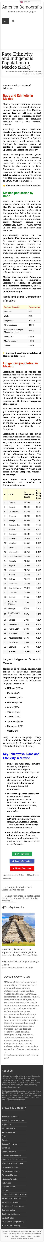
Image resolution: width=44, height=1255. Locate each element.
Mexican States (8, 1187)
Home (17, 71)
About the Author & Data (14, 875)
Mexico (15, 85)
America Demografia (22, 7)
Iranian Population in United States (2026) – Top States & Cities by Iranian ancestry (21, 898)
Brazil (4, 1136)
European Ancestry (10, 1167)
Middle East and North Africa (14, 1194)
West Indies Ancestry (11, 1225)
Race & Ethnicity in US (11, 1198)
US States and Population (13, 1222)
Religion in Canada (10, 1202)
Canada (5, 1140)
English (26, 2)
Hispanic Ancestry (10, 1179)
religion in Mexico (31, 185)
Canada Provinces (9, 1144)
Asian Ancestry (8, 1128)
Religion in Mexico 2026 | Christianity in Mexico (17, 888)
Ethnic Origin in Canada (12, 1163)
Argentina (6, 1124)
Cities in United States (12, 1155)
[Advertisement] (22, 36)
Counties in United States (13, 1159)
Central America (9, 1152)
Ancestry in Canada (10, 1117)
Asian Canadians (9, 1132)
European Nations (9, 1175)
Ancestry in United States (13, 1120)
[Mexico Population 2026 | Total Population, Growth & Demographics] (18, 914)
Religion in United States (13, 1206)
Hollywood (6, 1183)
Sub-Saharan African (11, 1214)
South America (8, 1210)
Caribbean (6, 1148)
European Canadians (10, 1171)
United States (8, 1218)
